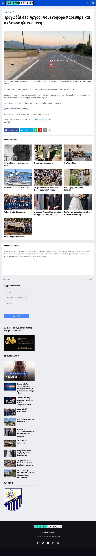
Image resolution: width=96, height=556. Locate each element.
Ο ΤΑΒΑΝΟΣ (11, 377)
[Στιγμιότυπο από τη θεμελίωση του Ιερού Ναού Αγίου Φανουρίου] (48, 177)
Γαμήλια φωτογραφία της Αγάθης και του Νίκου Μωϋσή (77, 213)
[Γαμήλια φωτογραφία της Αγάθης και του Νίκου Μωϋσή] (78, 202)
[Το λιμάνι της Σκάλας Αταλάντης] (18, 177)
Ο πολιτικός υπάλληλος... (44, 163)
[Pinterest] (40, 130)
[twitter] (43, 543)
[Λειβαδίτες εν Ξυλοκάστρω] (18, 226)
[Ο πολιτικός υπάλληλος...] (48, 153)
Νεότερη (6, 279)
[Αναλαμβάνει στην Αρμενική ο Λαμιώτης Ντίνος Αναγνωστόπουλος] (10, 400)
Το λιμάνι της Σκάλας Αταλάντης (16, 187)
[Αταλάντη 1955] (78, 153)
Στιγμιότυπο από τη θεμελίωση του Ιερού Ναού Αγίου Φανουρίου (47, 188)
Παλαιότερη (88, 279)
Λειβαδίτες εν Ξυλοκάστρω (14, 237)
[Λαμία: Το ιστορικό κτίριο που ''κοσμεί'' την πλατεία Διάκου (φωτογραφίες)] (10, 473)
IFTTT (9, 122)
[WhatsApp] (35, 130)
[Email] (45, 130)
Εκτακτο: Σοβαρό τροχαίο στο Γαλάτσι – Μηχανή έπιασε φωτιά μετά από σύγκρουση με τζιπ (25, 388)
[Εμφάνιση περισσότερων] (50, 130)
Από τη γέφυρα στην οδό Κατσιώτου (73, 188)
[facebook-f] (38, 543)
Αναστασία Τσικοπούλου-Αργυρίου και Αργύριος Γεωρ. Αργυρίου (47, 213)
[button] (2, 3)
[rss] (58, 543)
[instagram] (53, 543)
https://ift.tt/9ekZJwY (43, 119)
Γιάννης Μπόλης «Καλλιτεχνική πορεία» (16, 164)
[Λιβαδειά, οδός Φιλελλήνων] (18, 202)
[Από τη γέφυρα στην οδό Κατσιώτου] (78, 177)
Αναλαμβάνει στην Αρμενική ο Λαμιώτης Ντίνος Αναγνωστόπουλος (25, 401)
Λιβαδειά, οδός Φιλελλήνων (15, 212)
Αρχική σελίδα (9, 12)
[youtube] (48, 543)
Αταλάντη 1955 (70, 163)
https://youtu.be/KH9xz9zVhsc (16, 109)
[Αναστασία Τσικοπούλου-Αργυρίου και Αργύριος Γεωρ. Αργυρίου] (48, 202)
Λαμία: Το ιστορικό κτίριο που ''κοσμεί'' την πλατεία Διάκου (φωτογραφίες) (25, 474)
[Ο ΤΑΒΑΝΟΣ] (19, 371)
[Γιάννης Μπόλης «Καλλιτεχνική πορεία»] (18, 153)
